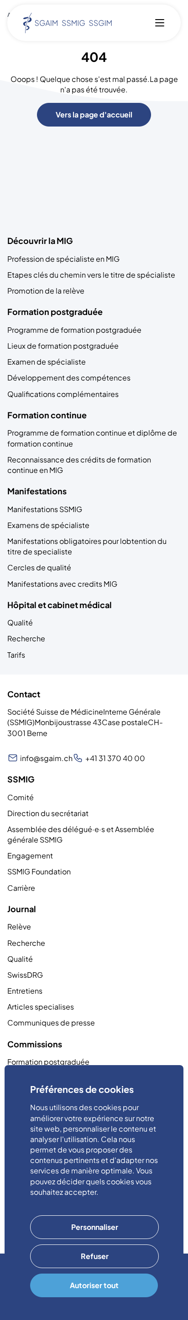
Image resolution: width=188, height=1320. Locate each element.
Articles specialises (40, 1006)
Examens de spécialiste (48, 525)
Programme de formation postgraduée (74, 330)
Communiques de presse (51, 1022)
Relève (19, 926)
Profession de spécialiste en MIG (63, 259)
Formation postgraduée (48, 1061)
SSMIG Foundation (39, 871)
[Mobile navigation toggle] (159, 22)
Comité (20, 797)
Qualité (20, 622)
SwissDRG (25, 975)
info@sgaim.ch (46, 758)
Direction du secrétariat (48, 813)
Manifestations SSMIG (44, 509)
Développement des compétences (69, 377)
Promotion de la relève (45, 290)
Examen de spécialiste (46, 361)
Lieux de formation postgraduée (63, 345)
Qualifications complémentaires (63, 394)
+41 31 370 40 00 (115, 758)
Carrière (21, 888)
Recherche (26, 638)
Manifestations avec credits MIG (62, 584)
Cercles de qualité (39, 567)
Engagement (30, 855)
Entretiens (24, 990)
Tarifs (16, 655)
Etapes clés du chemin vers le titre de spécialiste (91, 274)
